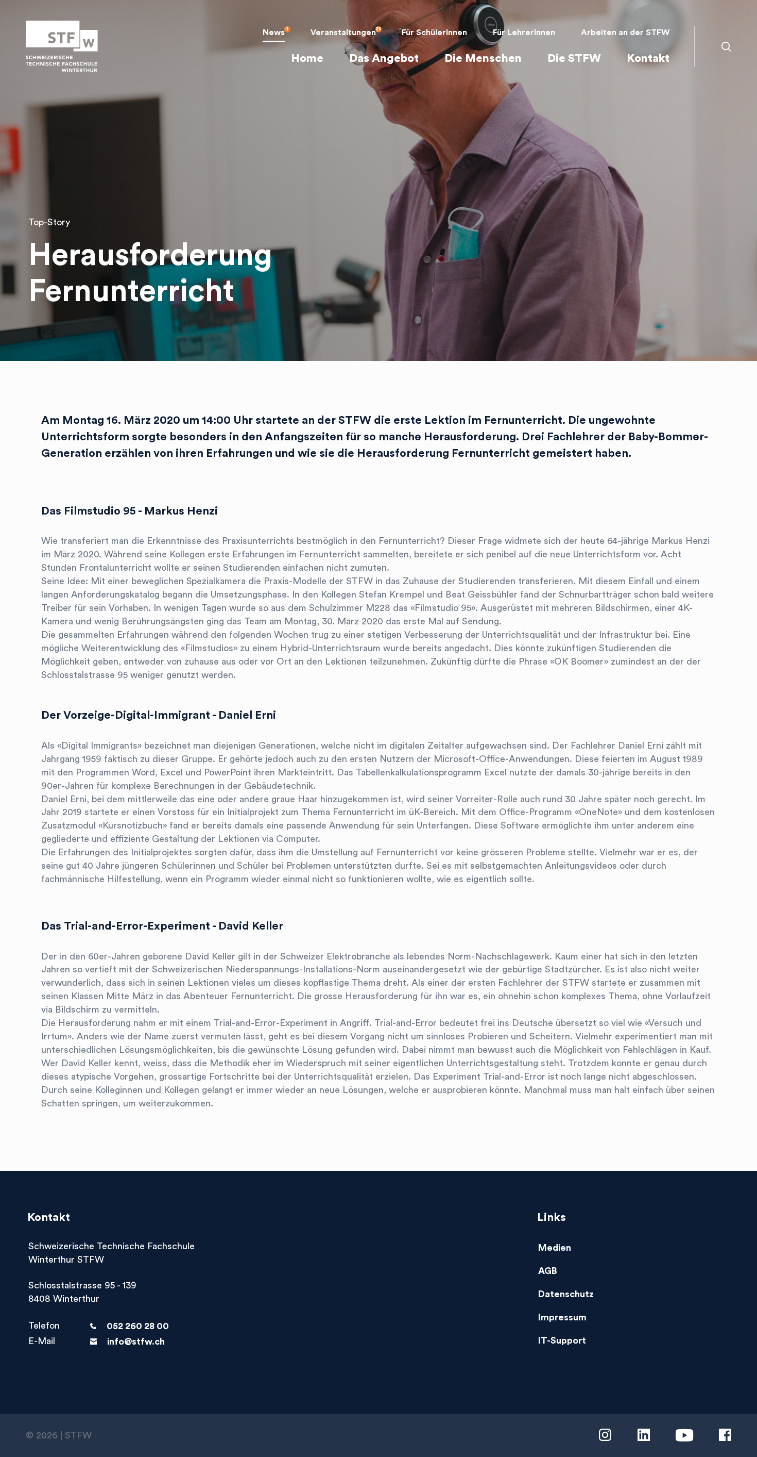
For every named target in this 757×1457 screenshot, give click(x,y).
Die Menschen (483, 58)
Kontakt (648, 58)
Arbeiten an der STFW (625, 32)
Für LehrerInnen (524, 32)
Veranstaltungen (343, 32)
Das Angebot (384, 58)
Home (307, 58)
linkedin (644, 1435)
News (274, 32)
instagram (605, 1435)
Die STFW (574, 58)
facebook (725, 1435)
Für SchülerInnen (434, 32)
